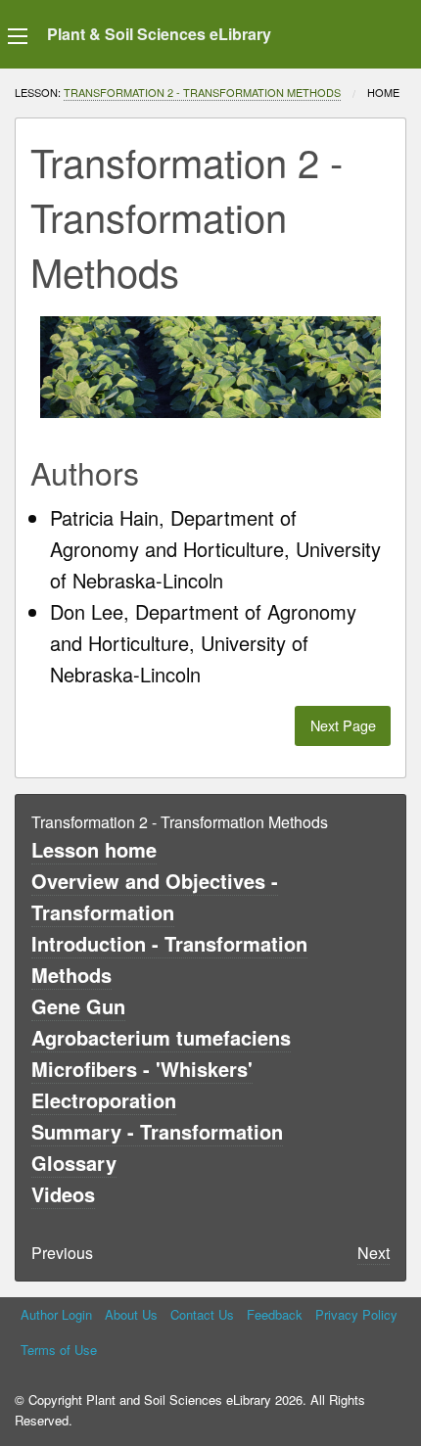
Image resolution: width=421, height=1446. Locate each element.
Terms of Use (59, 1349)
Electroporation (103, 1100)
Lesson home (94, 849)
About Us (131, 1314)
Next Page (343, 725)
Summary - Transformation (157, 1131)
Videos (63, 1194)
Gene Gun (78, 1006)
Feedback (275, 1314)
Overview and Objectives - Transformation (154, 896)
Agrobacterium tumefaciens (161, 1037)
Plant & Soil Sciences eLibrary (159, 34)
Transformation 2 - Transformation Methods (202, 92)
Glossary (74, 1162)
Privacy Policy (356, 1314)
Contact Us (202, 1314)
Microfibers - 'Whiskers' (142, 1068)
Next (373, 1252)
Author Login (56, 1314)
